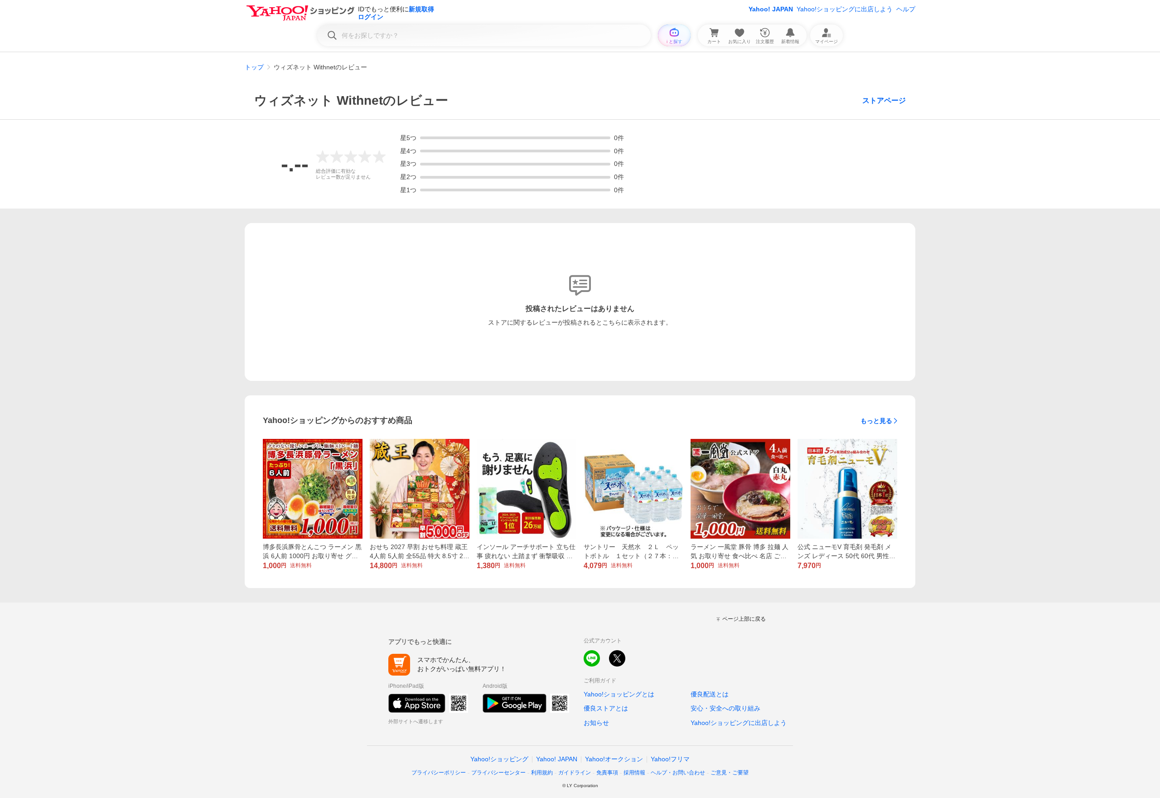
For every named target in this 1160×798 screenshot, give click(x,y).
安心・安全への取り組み (725, 708)
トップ (254, 67)
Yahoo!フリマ (670, 759)
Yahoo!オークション (614, 759)
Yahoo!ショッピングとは (619, 694)
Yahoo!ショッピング (499, 759)
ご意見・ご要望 (729, 772)
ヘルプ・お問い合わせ (678, 772)
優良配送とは (710, 694)
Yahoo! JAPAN (771, 9)
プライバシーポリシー (438, 772)
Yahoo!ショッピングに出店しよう (845, 9)
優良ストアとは (606, 708)
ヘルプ (905, 9)
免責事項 (607, 772)
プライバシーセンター (498, 772)
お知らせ (596, 722)
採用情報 (634, 772)
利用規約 (542, 772)
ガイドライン (574, 772)
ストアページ (884, 100)
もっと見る (876, 420)
